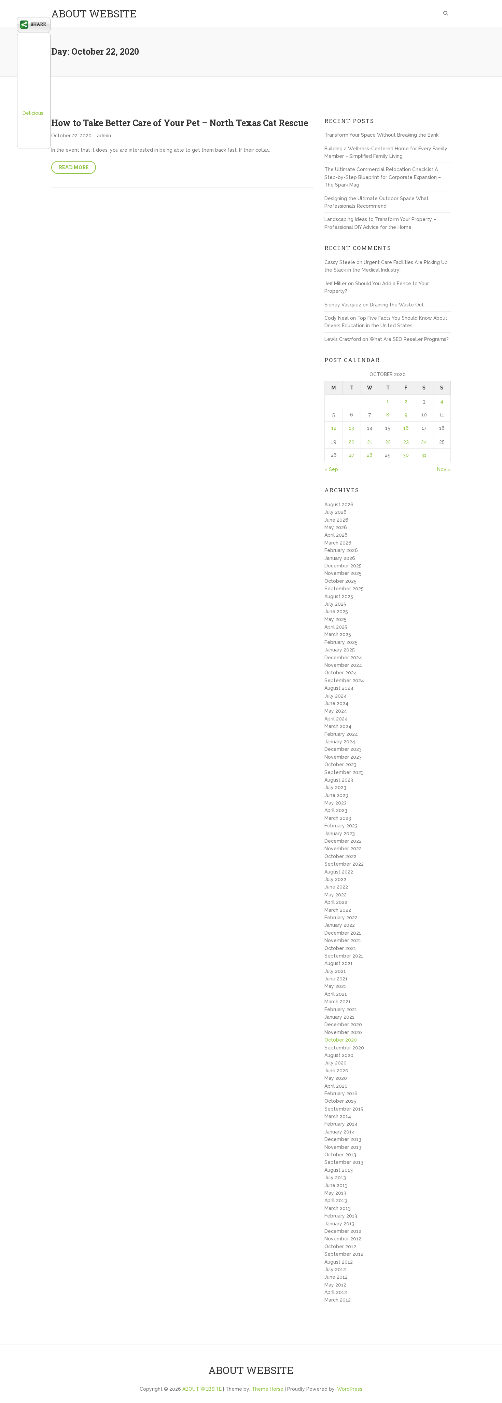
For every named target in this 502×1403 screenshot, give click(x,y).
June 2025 (336, 611)
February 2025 (341, 642)
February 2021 (340, 1009)
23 (406, 441)
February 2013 (340, 1216)
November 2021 (342, 940)
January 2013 (339, 1223)
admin (104, 135)
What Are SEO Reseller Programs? (409, 339)
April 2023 (335, 810)
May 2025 (335, 619)
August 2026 (338, 504)
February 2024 (341, 734)
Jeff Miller (335, 283)
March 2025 (337, 634)
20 (351, 441)
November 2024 (343, 665)
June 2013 (336, 1185)
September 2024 (344, 680)
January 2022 (339, 925)
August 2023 (338, 780)
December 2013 (342, 1139)
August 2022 (338, 872)
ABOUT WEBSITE (94, 13)
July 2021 (335, 971)
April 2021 (335, 994)
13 (351, 428)
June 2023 (336, 795)
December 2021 (342, 933)
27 (351, 455)
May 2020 (335, 1078)
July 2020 (335, 1062)
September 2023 (344, 772)
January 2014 (339, 1131)
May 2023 (335, 803)
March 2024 (337, 726)
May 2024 (335, 711)
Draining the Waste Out (397, 304)
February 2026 (341, 550)
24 (424, 441)
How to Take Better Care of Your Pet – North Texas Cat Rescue (179, 122)
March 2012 (337, 1300)
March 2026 (337, 543)
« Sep (331, 469)
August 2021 (338, 963)
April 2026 (336, 535)
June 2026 (336, 520)
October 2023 (340, 764)
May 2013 (335, 1193)
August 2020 (338, 1055)
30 (406, 455)
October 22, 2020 (71, 135)
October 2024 (340, 672)
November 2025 (343, 573)
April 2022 (335, 902)
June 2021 (336, 978)
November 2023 (343, 757)
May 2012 (335, 1285)
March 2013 (337, 1208)
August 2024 (338, 688)
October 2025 (340, 581)
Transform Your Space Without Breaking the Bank (381, 135)
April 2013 (335, 1200)
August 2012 (338, 1262)
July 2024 (335, 696)
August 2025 (338, 596)
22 (388, 441)
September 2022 (344, 864)
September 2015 (343, 1109)
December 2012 (342, 1231)
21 (369, 441)
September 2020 (344, 1047)
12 (333, 428)
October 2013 (340, 1154)
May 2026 (335, 527)
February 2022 (341, 917)
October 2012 (340, 1246)
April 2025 (335, 627)
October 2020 (340, 1040)
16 (406, 428)
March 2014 (337, 1116)
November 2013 (342, 1147)
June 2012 (336, 1277)
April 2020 (336, 1086)
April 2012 (335, 1292)
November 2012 (342, 1238)
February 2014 (341, 1124)
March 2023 (337, 818)
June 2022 (336, 887)
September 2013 (343, 1162)
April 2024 (336, 718)
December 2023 (343, 749)
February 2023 (341, 825)
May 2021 (335, 986)
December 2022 (343, 841)
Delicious (33, 113)
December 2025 (343, 565)
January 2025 (339, 649)
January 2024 (339, 741)
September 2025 (344, 588)
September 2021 (343, 956)
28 (370, 455)
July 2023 (335, 787)
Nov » (444, 469)
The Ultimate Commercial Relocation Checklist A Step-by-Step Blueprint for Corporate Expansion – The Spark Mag (382, 177)
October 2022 (340, 856)
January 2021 (339, 1017)
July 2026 (335, 512)
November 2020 (343, 1032)
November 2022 (343, 848)
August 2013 (338, 1170)
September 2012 (343, 1254)
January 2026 (339, 558)
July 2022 (335, 879)
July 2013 (335, 1177)
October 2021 (340, 948)
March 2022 (337, 910)
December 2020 (343, 1024)
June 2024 (336, 703)
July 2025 (335, 604)
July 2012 (335, 1269)
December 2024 (343, 657)
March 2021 (337, 1001)
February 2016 (341, 1093)
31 (424, 455)
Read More (73, 167)
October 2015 (340, 1101)
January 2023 (339, 833)
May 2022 (335, 894)
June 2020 (336, 1070)
